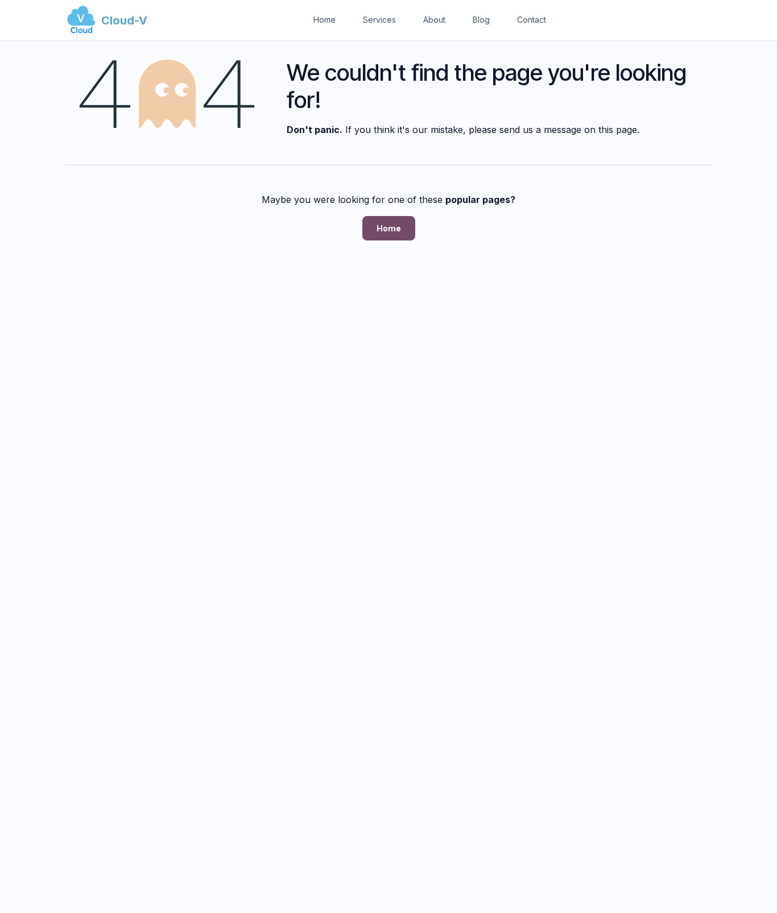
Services (379, 19)
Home (324, 19)
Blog (481, 19)
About (434, 19)
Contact (531, 19)
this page (617, 129)
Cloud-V (124, 20)
